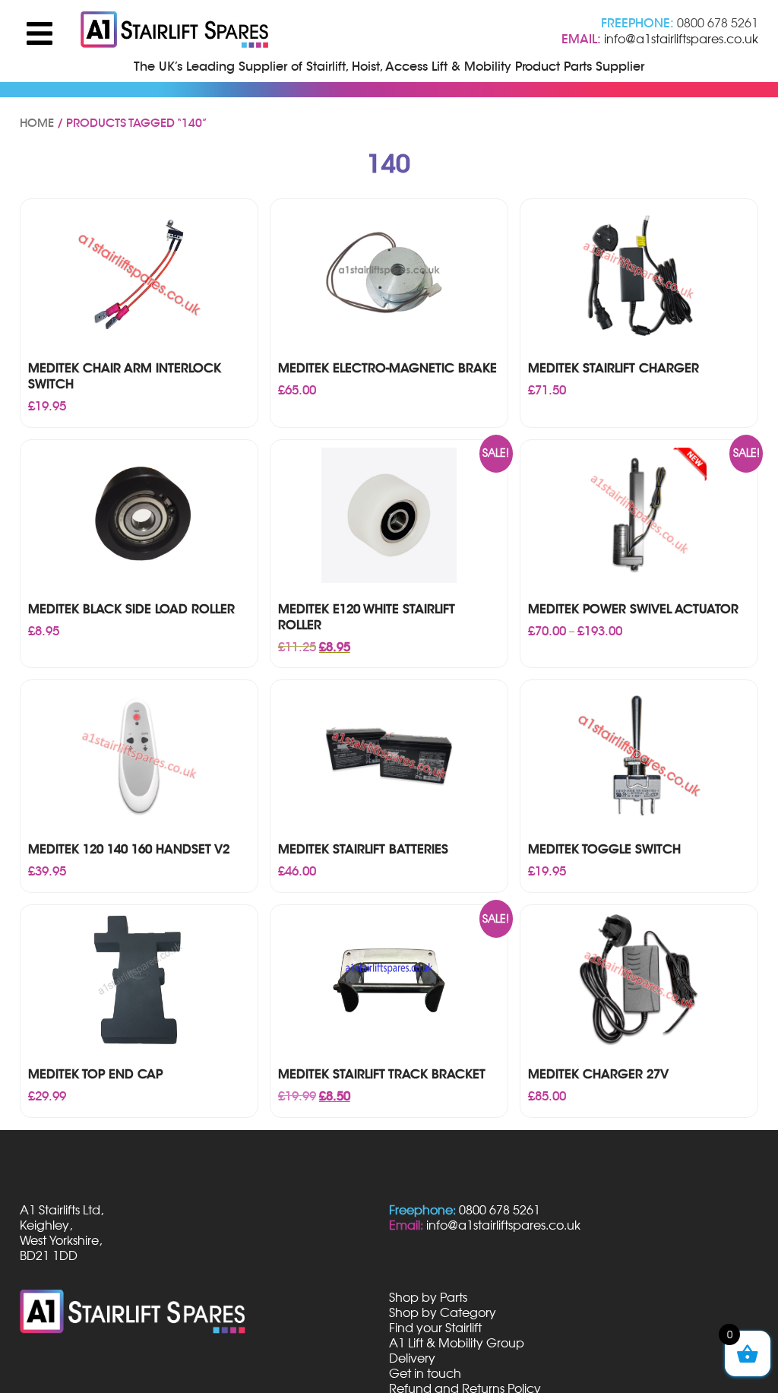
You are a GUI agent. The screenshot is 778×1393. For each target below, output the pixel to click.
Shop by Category (442, 1312)
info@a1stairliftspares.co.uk (681, 38)
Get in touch (425, 1373)
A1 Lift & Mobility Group (456, 1342)
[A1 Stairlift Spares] (175, 31)
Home (37, 123)
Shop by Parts (428, 1297)
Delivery (412, 1358)
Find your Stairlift (435, 1327)
